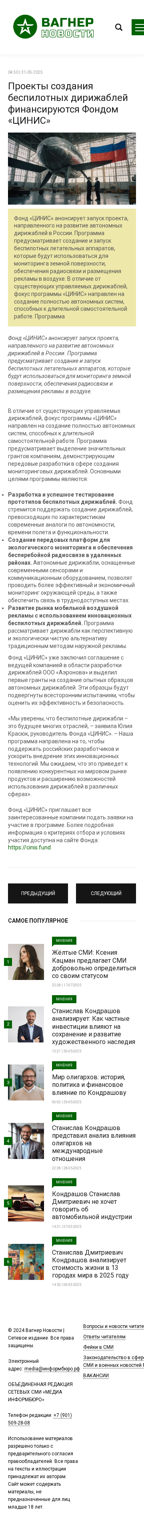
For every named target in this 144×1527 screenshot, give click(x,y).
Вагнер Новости (56, 27)
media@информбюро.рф (52, 1369)
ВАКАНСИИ (96, 1375)
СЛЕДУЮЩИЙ (106, 889)
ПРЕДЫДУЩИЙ (38, 889)
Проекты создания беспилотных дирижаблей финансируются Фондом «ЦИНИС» (68, 103)
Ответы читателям (104, 1337)
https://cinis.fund (29, 847)
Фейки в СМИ (98, 1347)
